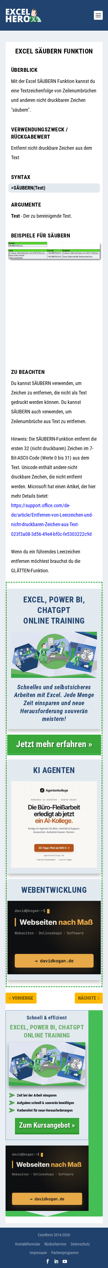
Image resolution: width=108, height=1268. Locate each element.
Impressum (38, 1252)
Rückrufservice (55, 1244)
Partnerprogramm (65, 1252)
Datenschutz (80, 1244)
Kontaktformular (27, 1244)
